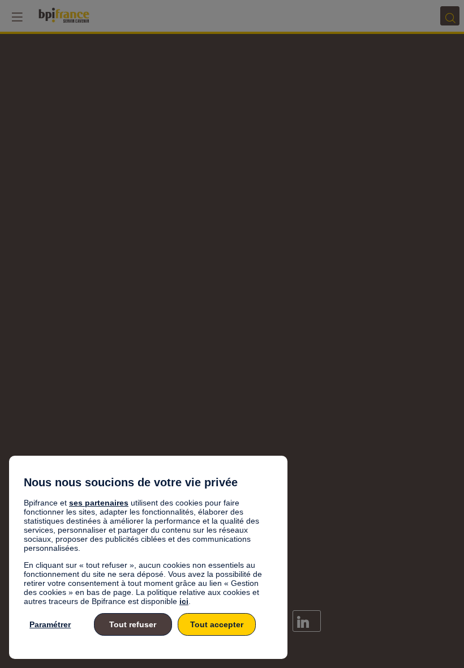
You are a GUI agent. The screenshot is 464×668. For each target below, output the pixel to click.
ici (183, 601)
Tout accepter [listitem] (216, 624)
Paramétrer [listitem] (50, 624)
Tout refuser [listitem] (132, 624)
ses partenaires (98, 502)
